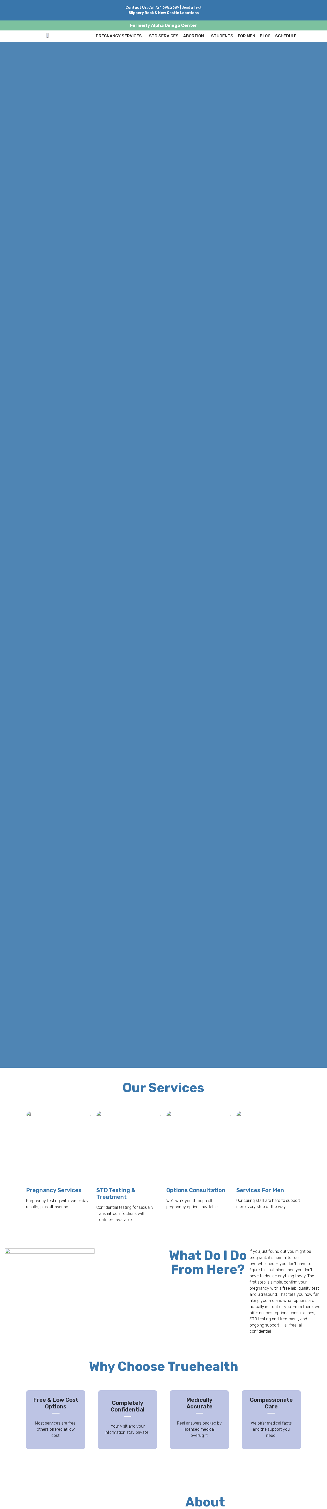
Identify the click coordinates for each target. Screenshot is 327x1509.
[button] (120, 36)
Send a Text (192, 7)
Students (222, 36)
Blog (265, 36)
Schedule (286, 36)
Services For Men (260, 1190)
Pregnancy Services (119, 36)
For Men (246, 36)
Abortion (193, 36)
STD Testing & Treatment (115, 1193)
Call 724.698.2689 (163, 7)
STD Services (164, 36)
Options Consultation (195, 1190)
